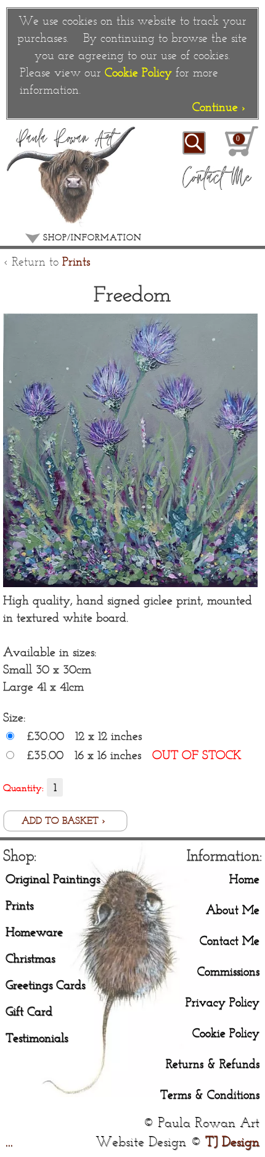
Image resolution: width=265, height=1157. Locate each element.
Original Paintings (53, 878)
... (9, 1141)
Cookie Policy (138, 71)
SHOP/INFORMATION (91, 237)
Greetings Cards (45, 984)
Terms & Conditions (209, 1094)
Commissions (228, 970)
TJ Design (232, 1141)
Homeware (34, 931)
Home (244, 878)
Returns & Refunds (212, 1063)
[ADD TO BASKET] (65, 828)
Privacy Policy (222, 1001)
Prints (76, 261)
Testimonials (37, 1037)
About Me (232, 909)
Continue (218, 106)
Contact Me (229, 940)
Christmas (30, 957)
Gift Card (29, 1010)
